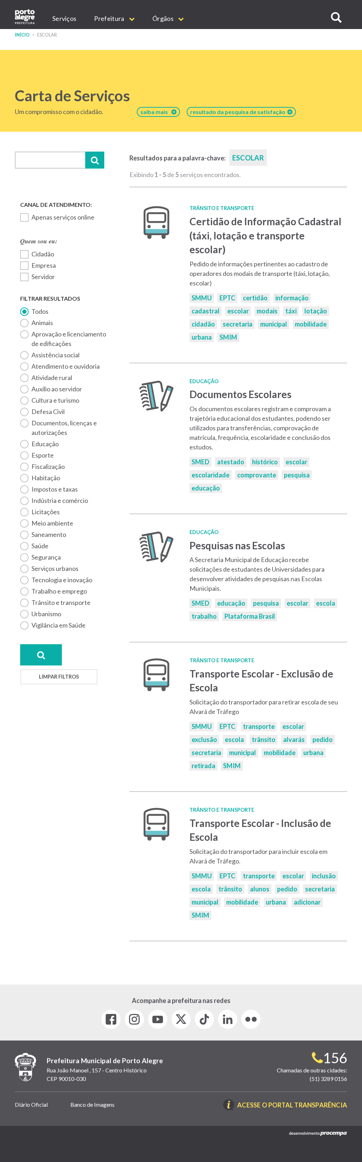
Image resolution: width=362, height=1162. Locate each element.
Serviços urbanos (54, 568)
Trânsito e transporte (60, 602)
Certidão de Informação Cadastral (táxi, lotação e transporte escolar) (265, 235)
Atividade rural (51, 377)
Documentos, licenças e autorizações (64, 427)
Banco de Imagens (92, 1104)
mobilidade (311, 324)
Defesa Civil (48, 411)
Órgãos (163, 18)
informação (292, 298)
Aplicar (94, 160)
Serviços (64, 18)
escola (325, 603)
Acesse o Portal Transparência (292, 1105)
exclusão (204, 739)
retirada (203, 766)
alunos (259, 889)
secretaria (237, 324)
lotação (315, 311)
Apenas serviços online (62, 217)
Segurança (46, 557)
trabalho (204, 616)
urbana (202, 337)
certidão (255, 298)
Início (22, 35)
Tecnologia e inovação (61, 580)
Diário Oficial (31, 1104)
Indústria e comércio (59, 500)
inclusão (324, 876)
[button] (336, 17)
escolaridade (210, 475)
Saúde (39, 546)
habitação (45, 478)
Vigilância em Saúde (58, 625)
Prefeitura (109, 18)
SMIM (228, 337)
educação (206, 488)
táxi (291, 311)
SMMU (202, 298)
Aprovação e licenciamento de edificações (68, 338)
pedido (323, 739)
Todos (39, 311)
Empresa (43, 265)
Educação (45, 444)
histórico (265, 462)
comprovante (256, 475)
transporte (259, 726)
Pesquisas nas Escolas (237, 545)
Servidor (43, 276)
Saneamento (48, 534)
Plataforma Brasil (249, 616)
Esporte (42, 455)
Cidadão (42, 254)
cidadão (203, 324)
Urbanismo (46, 614)
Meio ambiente (52, 523)
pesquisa (297, 475)
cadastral (206, 311)
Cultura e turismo (55, 400)
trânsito (263, 739)
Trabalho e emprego (59, 591)
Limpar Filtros (59, 677)
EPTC (227, 298)
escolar (238, 311)
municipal (273, 324)
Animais (42, 323)
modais (267, 311)
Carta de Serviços (72, 95)
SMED (200, 462)
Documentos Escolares (240, 394)
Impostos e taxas (54, 489)
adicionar (307, 902)
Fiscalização (48, 466)
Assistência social (55, 355)
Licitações (45, 512)
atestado (230, 462)
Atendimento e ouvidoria (65, 366)
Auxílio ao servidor (56, 389)
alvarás (294, 739)
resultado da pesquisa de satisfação (238, 111)
